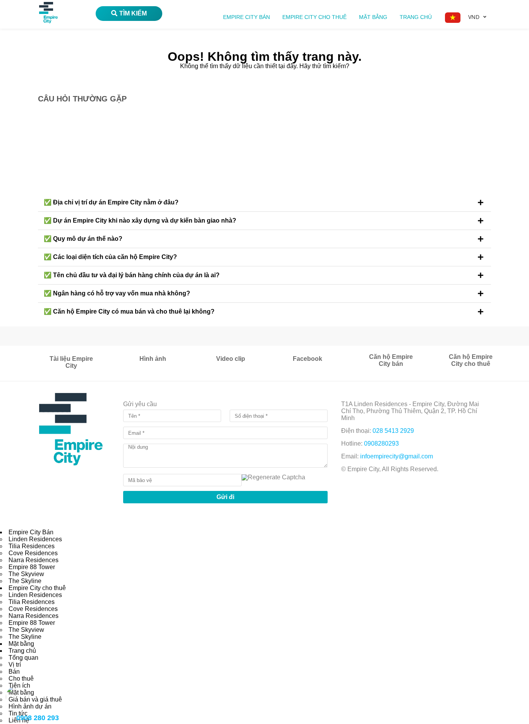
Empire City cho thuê (314, 17)
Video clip (230, 358)
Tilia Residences (32, 546)
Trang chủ (416, 17)
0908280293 (381, 443)
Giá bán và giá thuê (35, 699)
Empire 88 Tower (32, 567)
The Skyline (25, 581)
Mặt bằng (373, 17)
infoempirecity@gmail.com (396, 456)
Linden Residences (35, 539)
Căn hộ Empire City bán (391, 360)
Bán (14, 671)
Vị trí (15, 664)
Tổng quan (23, 657)
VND (473, 17)
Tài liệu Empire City (71, 362)
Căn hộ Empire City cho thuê (471, 360)
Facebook (307, 358)
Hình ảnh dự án (30, 706)
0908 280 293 (37, 718)
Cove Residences (33, 553)
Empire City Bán (246, 17)
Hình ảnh (152, 358)
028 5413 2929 (393, 430)
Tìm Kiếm (133, 13)
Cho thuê (21, 678)
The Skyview (26, 574)
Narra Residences (33, 560)
